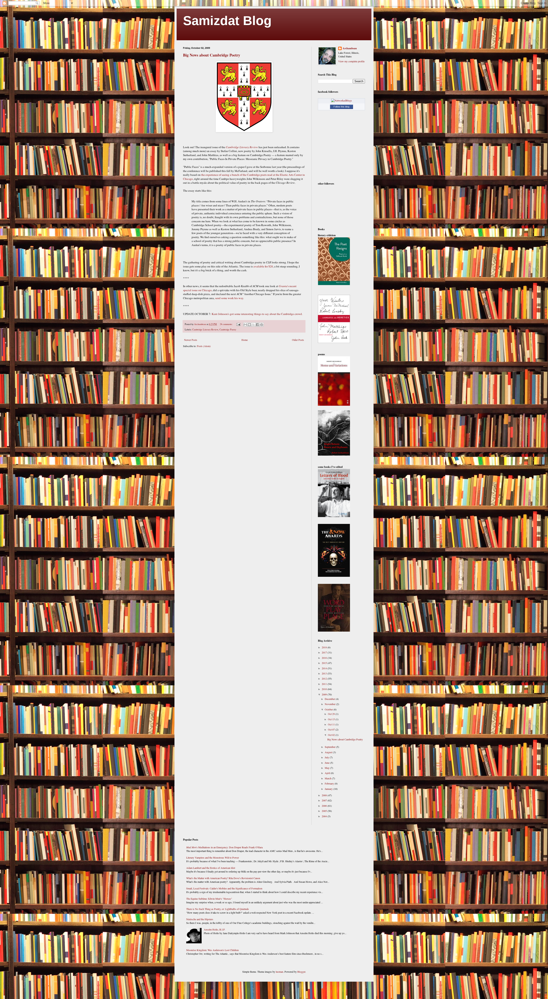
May (327, 767)
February (330, 783)
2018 (325, 647)
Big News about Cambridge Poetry (211, 55)
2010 (325, 689)
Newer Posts (190, 339)
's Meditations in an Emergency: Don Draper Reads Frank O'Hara (224, 847)
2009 (325, 694)
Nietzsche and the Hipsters (199, 919)
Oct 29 (331, 714)
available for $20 (263, 266)
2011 (325, 684)
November (330, 704)
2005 (325, 811)
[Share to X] (253, 324)
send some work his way (229, 298)
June (327, 762)
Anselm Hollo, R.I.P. (214, 929)
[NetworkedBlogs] (341, 100)
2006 (325, 805)
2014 (325, 668)
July (327, 757)
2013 (325, 673)
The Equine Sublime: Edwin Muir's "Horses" (209, 898)
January (329, 788)
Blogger (301, 971)
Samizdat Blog (227, 20)
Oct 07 (331, 729)
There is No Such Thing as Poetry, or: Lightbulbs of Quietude (217, 909)
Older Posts (298, 339)
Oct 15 (331, 719)
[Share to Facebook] (257, 324)
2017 (325, 652)
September (330, 747)
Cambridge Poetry (227, 329)
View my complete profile (351, 61)
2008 (325, 795)
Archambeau (349, 48)
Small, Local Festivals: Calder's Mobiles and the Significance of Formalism (224, 888)
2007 (325, 800)
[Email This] (245, 324)
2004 (325, 816)
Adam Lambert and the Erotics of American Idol (210, 867)
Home (244, 339)
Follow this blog (341, 106)
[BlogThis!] (249, 324)
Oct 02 (331, 735)
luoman (279, 971)
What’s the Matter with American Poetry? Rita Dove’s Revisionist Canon (223, 878)
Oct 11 (331, 724)
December (330, 699)
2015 (325, 663)
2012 (325, 678)
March (328, 778)
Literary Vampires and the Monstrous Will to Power (212, 857)
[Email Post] (238, 324)
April (328, 773)
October (329, 709)
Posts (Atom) (204, 346)
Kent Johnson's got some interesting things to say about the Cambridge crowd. (257, 314)
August (329, 752)
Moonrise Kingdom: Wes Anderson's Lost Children (212, 950)
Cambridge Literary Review (205, 329)
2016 (325, 657)
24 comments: (226, 324)
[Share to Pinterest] (261, 324)
